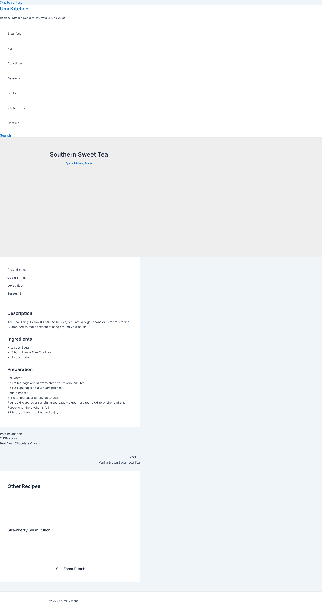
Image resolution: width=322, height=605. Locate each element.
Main (10, 48)
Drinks (11, 93)
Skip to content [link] (11, 2)
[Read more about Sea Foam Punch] (94, 560)
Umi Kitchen (14, 9)
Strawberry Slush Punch (28, 530)
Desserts (13, 78)
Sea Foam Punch (70, 569)
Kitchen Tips (16, 108)
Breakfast (14, 33)
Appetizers (15, 63)
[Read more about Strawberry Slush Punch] (17, 521)
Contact (13, 123)
